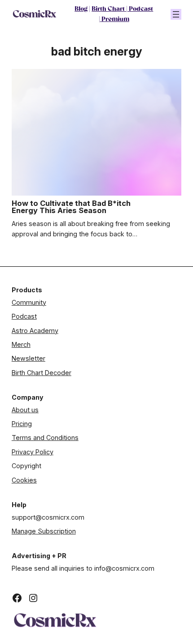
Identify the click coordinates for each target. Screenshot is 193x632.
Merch (21, 344)
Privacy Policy (32, 452)
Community (29, 302)
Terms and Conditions (45, 437)
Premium (115, 19)
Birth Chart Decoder (41, 372)
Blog (81, 9)
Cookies (24, 480)
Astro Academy (35, 330)
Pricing (22, 423)
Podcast (141, 9)
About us (25, 410)
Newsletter (28, 358)
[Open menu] (176, 14)
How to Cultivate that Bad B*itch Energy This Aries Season (71, 207)
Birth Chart (109, 9)
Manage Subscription (44, 531)
